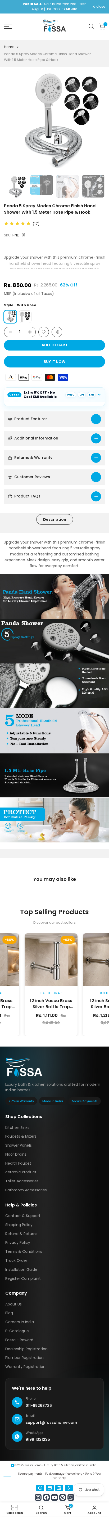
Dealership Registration (26, 1349)
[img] (17, 223)
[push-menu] (8, 26)
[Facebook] (46, 1497)
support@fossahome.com (51, 1422)
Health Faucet (18, 1163)
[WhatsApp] (70, 1497)
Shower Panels (18, 1145)
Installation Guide (21, 1269)
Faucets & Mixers (21, 1136)
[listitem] (25, 316)
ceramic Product (21, 1172)
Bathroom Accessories (26, 1190)
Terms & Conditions (23, 1251)
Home (9, 46)
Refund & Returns (21, 1233)
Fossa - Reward (19, 1340)
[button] (43, 332)
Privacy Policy (17, 1242)
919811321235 (38, 1439)
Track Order (16, 1260)
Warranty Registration (25, 1366)
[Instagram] (38, 1497)
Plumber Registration (24, 1357)
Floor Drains (15, 1154)
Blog (9, 1313)
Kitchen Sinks (17, 1127)
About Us (13, 1304)
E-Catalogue (17, 1331)
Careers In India (19, 1322)
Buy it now (54, 361)
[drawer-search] (91, 27)
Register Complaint (23, 1278)
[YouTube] (54, 1497)
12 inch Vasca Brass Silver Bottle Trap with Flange (29, 1007)
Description (54, 519)
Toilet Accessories (22, 1181)
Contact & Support (22, 1215)
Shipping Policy (19, 1224)
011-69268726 (39, 1405)
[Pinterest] (62, 1497)
